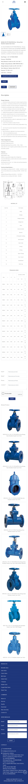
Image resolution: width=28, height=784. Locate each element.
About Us (3, 699)
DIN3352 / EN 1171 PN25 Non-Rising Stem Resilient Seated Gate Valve (14, 530)
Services (3, 701)
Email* (2, 372)
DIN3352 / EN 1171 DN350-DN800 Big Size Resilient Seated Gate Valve (14, 499)
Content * (3, 385)
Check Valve (4, 673)
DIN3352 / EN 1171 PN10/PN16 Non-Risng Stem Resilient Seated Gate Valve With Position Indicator (14, 562)
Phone (2, 381)
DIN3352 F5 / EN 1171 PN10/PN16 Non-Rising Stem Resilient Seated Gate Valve (14, 467)
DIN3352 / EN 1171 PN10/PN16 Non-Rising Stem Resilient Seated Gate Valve (14, 594)
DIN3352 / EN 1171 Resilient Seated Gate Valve (14, 657)
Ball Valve (3, 676)
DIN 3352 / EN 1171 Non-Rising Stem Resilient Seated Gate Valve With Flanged (14, 626)
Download (3, 707)
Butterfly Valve (4, 668)
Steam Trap (4, 690)
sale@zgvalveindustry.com (9, 76)
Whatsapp (12, 87)
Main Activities (5, 710)
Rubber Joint (4, 685)
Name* (2, 376)
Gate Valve (3, 671)
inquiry (4, 81)
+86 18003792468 (7, 749)
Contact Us (4, 713)
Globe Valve (4, 679)
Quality (3, 704)
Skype (4, 87)
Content (3, 734)
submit (12, 398)
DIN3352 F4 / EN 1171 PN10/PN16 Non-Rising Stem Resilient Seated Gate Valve (14, 435)
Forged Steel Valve (5, 687)
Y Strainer (3, 682)
